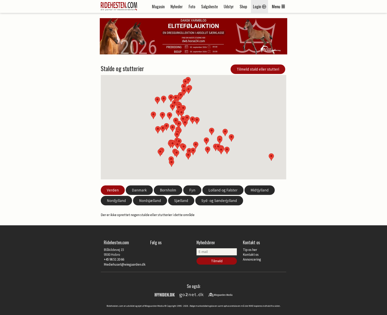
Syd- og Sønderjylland (219, 200)
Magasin (158, 6)
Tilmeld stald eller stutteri (258, 69)
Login (257, 6)
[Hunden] (165, 294)
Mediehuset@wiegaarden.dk (125, 264)
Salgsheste (209, 6)
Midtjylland (260, 190)
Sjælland (181, 200)
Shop (243, 6)
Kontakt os (251, 254)
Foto (192, 6)
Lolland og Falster (222, 190)
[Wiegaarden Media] (220, 294)
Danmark (139, 190)
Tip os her (250, 249)
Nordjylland (116, 200)
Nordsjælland (150, 200)
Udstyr (229, 6)
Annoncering (252, 259)
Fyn (192, 190)
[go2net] (191, 294)
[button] (206, 141)
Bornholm (168, 190)
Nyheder (177, 6)
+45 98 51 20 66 (114, 259)
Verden (113, 190)
